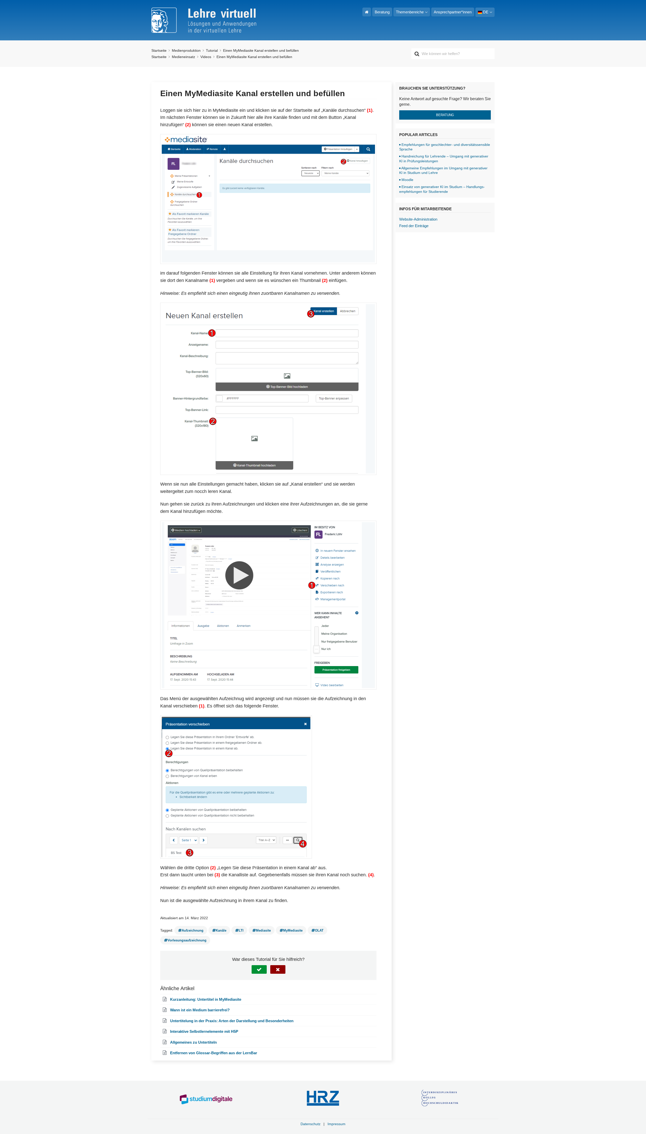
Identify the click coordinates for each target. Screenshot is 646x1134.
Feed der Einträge (413, 226)
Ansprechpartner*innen (453, 12)
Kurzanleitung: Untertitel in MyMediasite (205, 999)
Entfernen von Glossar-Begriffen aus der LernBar (213, 1053)
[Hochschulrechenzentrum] (323, 1098)
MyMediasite (293, 930)
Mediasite (263, 930)
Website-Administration (418, 219)
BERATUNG (445, 115)
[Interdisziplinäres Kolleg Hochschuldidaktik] (440, 1098)
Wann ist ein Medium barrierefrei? (200, 1010)
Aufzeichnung (192, 930)
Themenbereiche (410, 12)
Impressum (336, 1124)
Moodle (407, 180)
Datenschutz (310, 1124)
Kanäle (221, 930)
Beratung (382, 12)
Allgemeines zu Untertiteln (193, 1042)
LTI (241, 930)
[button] (259, 969)
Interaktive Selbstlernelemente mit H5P (204, 1031)
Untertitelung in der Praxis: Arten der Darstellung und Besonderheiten (231, 1021)
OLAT (319, 930)
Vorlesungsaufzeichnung (187, 940)
